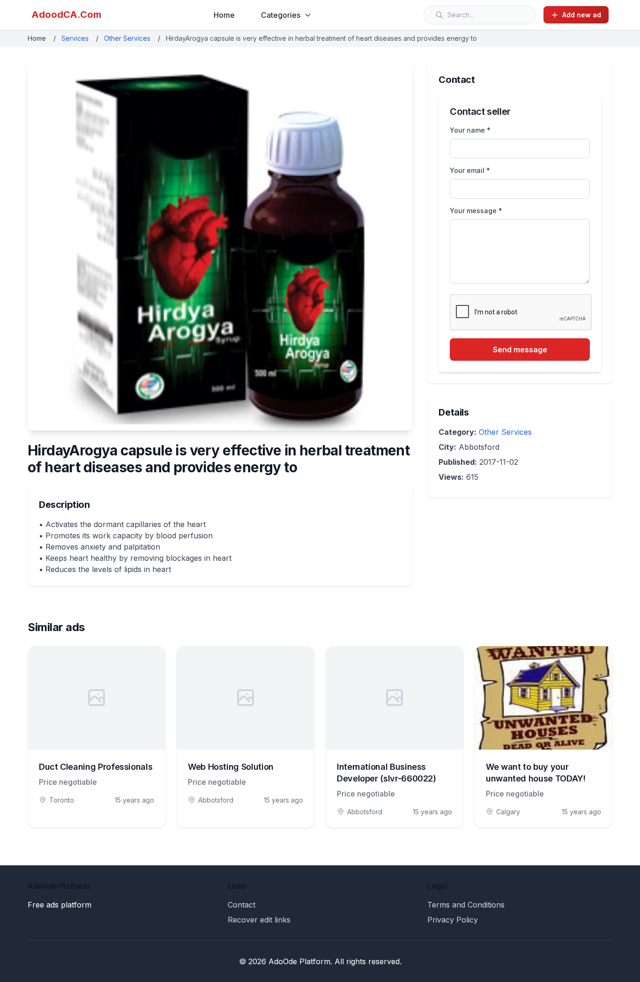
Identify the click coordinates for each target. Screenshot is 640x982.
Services (75, 38)
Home (224, 15)
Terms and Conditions (466, 904)
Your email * (470, 170)
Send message (520, 349)
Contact (241, 904)
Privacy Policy (452, 919)
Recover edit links (259, 919)
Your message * (476, 211)
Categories (280, 15)
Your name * (470, 130)
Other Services (127, 38)
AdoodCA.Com (66, 14)
